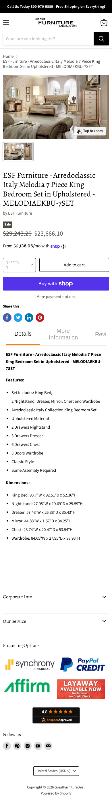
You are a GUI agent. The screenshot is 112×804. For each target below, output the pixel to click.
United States (53, 771)
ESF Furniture (20, 213)
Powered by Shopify (56, 793)
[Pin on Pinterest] (40, 317)
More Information (63, 334)
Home (8, 56)
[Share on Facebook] (7, 317)
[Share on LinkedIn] (29, 317)
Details (23, 334)
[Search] (101, 38)
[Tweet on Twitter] (18, 317)
